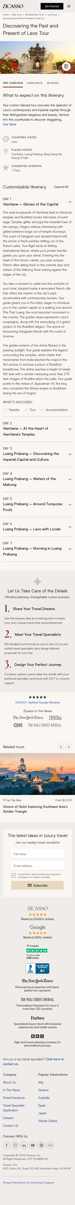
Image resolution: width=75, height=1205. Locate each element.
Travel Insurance (14, 1098)
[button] (37, 307)
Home (6, 14)
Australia (44, 1098)
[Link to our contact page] (50, 1145)
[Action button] (69, 6)
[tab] (13, 82)
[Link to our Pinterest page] (41, 1145)
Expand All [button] (61, 187)
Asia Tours (17, 14)
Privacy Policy (11, 1182)
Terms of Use (26, 1182)
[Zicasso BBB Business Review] (38, 968)
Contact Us (10, 1126)
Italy (41, 1082)
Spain (42, 1105)
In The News (11, 1090)
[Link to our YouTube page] (32, 1145)
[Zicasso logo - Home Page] (13, 6)
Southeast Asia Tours (34, 14)
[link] (37, 785)
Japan (42, 1113)
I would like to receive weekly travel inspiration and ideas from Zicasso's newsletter (39, 876)
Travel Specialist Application (13, 1107)
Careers (8, 1118)
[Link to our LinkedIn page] (24, 1145)
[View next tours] (69, 747)
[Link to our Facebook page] (6, 1145)
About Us (9, 1082)
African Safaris (47, 1121)
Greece (43, 1090)
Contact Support (44, 1182)
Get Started (52, 6)
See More (9, 124)
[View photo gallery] (66, 66)
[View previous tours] (61, 747)
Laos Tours (52, 14)
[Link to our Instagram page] (15, 1145)
